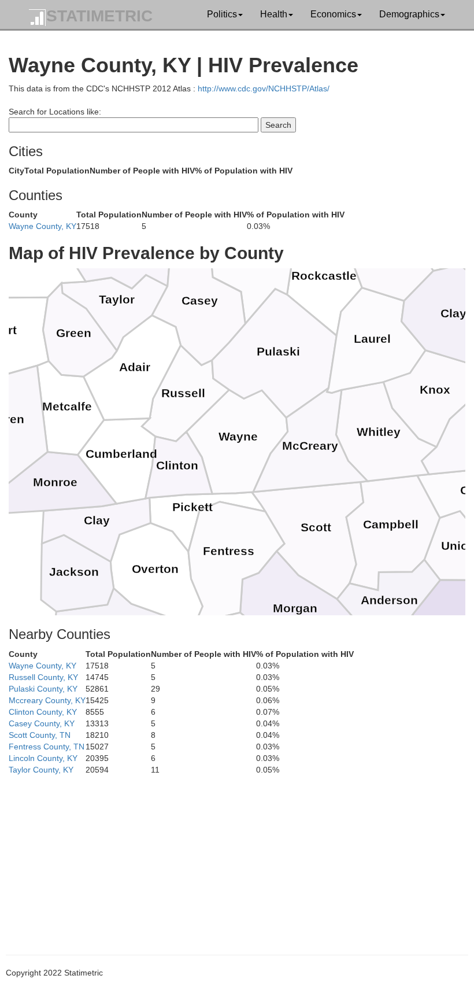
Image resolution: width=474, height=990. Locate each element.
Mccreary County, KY (47, 700)
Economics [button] (333, 14)
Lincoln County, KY (43, 758)
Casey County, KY (42, 723)
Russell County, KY (43, 677)
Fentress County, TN (46, 746)
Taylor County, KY (41, 769)
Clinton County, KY (43, 711)
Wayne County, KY (42, 226)
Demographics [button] (409, 14)
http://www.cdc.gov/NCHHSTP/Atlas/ (263, 88)
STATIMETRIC (99, 16)
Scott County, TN (40, 735)
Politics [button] (222, 14)
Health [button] (273, 14)
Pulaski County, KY (43, 688)
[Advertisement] (237, 856)
